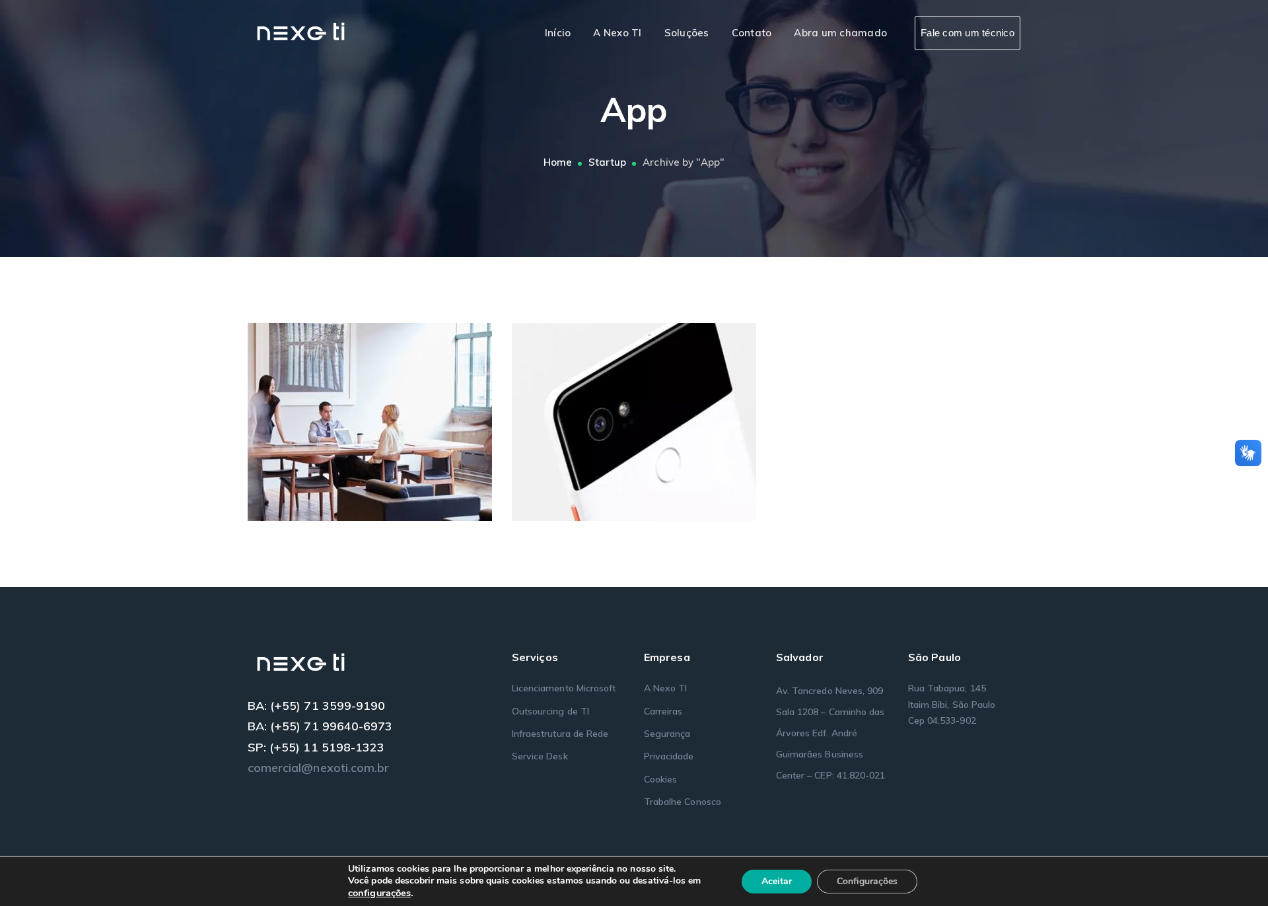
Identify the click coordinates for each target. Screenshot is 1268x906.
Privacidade (669, 756)
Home (558, 162)
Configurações (867, 881)
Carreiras (663, 711)
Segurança (667, 734)
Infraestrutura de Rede (560, 734)
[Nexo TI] (302, 32)
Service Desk (540, 756)
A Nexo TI (665, 688)
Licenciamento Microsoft (564, 688)
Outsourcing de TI (550, 711)
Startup (607, 162)
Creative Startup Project (389, 418)
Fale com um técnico (967, 32)
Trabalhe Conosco (682, 802)
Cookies (660, 779)
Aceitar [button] (776, 881)
